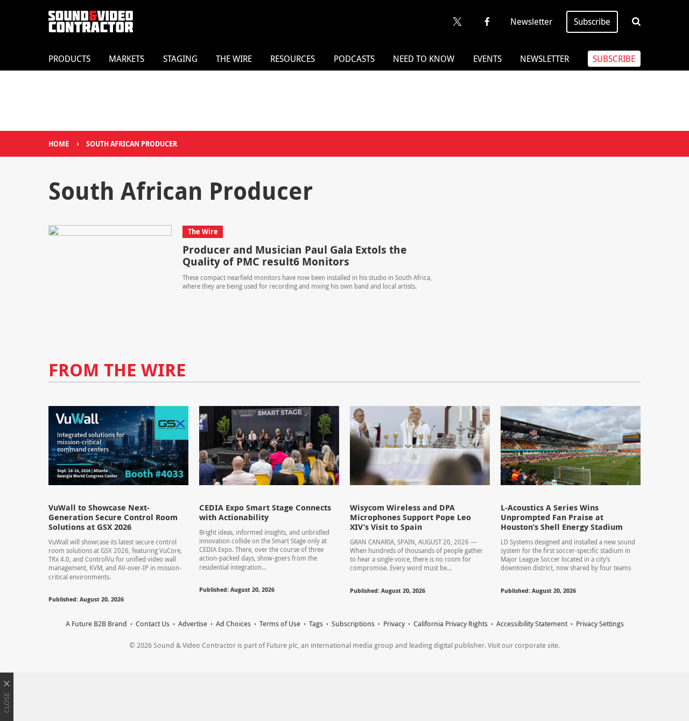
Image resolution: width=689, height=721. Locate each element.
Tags (316, 623)
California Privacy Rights (450, 623)
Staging (180, 59)
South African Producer (131, 144)
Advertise (192, 623)
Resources (292, 59)
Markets (126, 59)
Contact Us (153, 623)
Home (58, 144)
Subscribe (592, 21)
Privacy (394, 623)
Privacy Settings (600, 623)
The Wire (234, 59)
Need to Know (423, 59)
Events (487, 59)
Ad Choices (233, 623)
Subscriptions (353, 623)
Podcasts (354, 59)
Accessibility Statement (531, 623)
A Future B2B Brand (96, 623)
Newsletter (531, 21)
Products (69, 59)
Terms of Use (279, 623)
